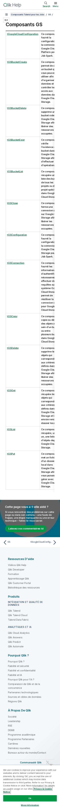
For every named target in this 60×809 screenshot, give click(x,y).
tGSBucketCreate (17, 62)
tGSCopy (12, 316)
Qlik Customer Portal (19, 583)
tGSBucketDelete (16, 108)
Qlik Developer (16, 569)
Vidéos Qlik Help (17, 565)
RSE (10, 725)
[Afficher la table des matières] (6, 14)
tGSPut (11, 453)
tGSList (11, 429)
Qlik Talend (14, 610)
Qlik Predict (14, 642)
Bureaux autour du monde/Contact (27, 752)
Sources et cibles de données (24, 696)
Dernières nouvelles (19, 748)
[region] (30, 787)
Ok (29, 798)
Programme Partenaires (21, 739)
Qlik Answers (15, 637)
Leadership (14, 721)
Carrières (13, 743)
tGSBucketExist (16, 139)
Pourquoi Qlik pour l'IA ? (21, 679)
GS (49, 14)
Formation (13, 574)
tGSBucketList (15, 171)
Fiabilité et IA (15, 675)
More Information (30, 805)
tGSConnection (15, 262)
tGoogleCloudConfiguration (22, 34)
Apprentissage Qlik (18, 578)
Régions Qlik (15, 701)
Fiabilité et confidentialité (22, 670)
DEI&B (11, 730)
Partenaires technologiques (23, 692)
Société (12, 716)
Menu (55, 6)
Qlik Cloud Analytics (19, 633)
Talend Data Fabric (18, 619)
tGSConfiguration (17, 234)
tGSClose (12, 203)
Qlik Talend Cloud (17, 615)
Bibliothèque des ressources (24, 587)
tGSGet (11, 390)
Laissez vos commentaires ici (26, 528)
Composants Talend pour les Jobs (27, 14)
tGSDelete (13, 348)
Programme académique (21, 734)
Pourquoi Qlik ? (16, 661)
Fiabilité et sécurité (18, 666)
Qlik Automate (16, 646)
